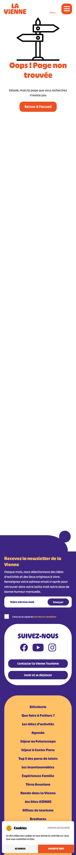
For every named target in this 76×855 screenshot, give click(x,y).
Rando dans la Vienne (38, 793)
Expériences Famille (38, 776)
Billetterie (38, 707)
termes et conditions (45, 616)
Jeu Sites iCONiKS (38, 801)
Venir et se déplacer (38, 675)
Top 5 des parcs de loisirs (38, 758)
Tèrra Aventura (38, 784)
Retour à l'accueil (38, 106)
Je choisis (20, 848)
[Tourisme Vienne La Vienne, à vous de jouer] (15, 8)
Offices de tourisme (38, 810)
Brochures (38, 819)
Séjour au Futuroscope (38, 741)
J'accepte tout (56, 848)
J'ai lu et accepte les (34, 616)
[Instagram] (52, 648)
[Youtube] (38, 648)
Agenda (38, 732)
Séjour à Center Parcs (38, 750)
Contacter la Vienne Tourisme (38, 663)
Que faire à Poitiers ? (38, 715)
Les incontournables (38, 767)
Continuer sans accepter (59, 827)
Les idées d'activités (38, 724)
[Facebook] (24, 648)
